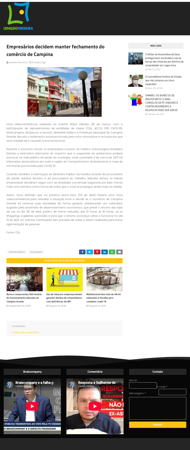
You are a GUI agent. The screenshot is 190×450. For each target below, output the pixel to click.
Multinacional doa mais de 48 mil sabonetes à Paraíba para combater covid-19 (103, 297)
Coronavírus (16, 251)
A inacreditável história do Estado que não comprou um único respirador (163, 80)
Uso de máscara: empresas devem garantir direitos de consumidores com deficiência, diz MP (64, 297)
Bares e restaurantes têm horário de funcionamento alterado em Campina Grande (24, 297)
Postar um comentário (25, 332)
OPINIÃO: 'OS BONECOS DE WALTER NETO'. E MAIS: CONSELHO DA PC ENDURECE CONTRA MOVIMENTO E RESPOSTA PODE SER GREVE (161, 103)
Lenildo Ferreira (18, 62)
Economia (36, 251)
